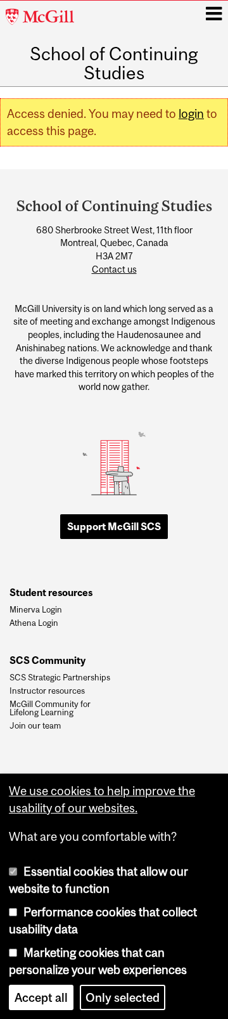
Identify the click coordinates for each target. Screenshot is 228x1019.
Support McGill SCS (114, 526)
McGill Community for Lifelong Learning (50, 709)
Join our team (35, 726)
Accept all (41, 997)
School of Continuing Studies (114, 63)
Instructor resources (47, 691)
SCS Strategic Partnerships (60, 677)
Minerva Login (36, 610)
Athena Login (34, 623)
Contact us (114, 269)
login (191, 113)
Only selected (123, 997)
